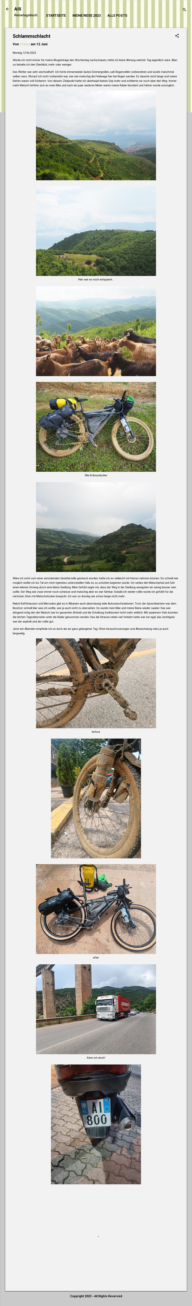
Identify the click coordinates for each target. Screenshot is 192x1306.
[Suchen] (184, 10)
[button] (177, 36)
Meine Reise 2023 (87, 15)
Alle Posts (117, 15)
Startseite (56, 15)
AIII (17, 9)
